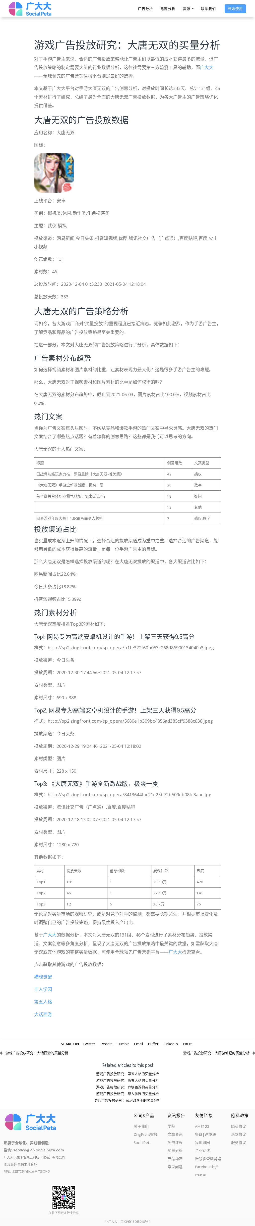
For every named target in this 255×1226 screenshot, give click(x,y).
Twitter (88, 1043)
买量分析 (175, 1150)
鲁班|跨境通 (205, 1134)
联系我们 (208, 8)
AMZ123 (202, 1126)
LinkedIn (171, 1043)
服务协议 (238, 1142)
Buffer (153, 1043)
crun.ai (200, 1174)
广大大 (206, 67)
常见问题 (175, 1166)
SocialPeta (142, 1142)
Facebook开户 (207, 1166)
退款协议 (238, 1134)
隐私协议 (238, 1126)
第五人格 (43, 1002)
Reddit (106, 1043)
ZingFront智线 (146, 1134)
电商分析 (167, 8)
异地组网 (202, 1142)
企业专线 (202, 1150)
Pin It (187, 1043)
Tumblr (123, 1043)
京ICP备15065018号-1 (136, 1222)
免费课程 (175, 1142)
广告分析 (145, 8)
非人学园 (43, 989)
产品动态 (175, 1158)
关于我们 (141, 1126)
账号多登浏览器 (208, 1158)
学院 (171, 1126)
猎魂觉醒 (43, 977)
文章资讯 (175, 1134)
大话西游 (43, 1014)
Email (138, 1043)
